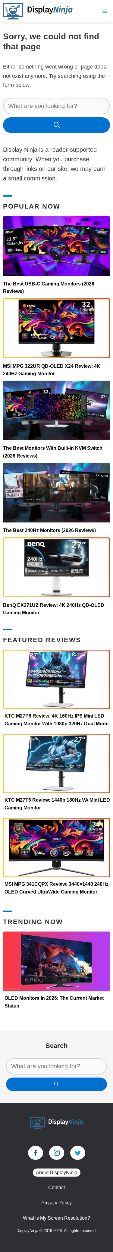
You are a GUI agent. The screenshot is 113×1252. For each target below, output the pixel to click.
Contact (56, 1187)
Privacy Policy (56, 1202)
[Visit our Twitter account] (77, 1153)
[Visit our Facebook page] (35, 1153)
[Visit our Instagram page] (56, 1153)
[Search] (56, 125)
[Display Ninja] (38, 11)
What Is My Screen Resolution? (56, 1218)
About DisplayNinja (56, 1172)
